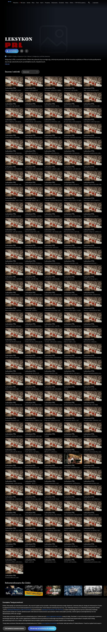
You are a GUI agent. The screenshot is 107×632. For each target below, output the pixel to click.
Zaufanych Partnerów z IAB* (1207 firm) (19, 609)
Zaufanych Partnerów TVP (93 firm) (52, 609)
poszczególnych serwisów (54, 616)
